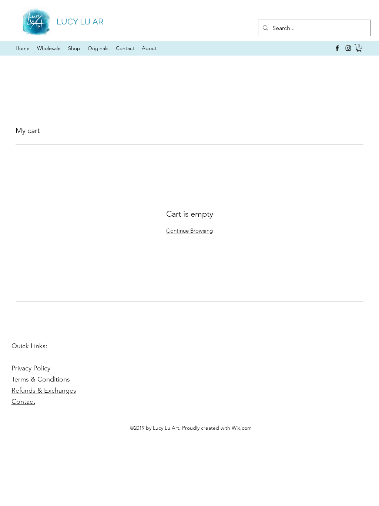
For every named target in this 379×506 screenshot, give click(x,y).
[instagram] (348, 48)
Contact (23, 401)
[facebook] (337, 48)
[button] (359, 48)
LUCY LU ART (82, 21)
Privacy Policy (30, 368)
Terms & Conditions (40, 379)
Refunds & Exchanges (43, 390)
